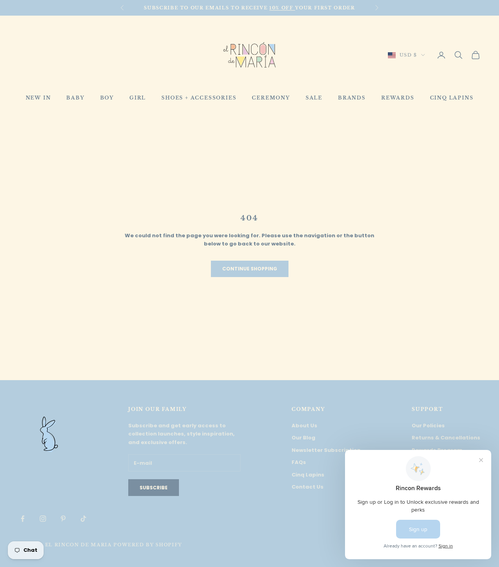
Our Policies (428, 425)
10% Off (282, 8)
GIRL (137, 98)
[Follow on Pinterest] (63, 519)
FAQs (299, 462)
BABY (75, 98)
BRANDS (352, 98)
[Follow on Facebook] (23, 519)
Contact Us (308, 487)
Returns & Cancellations (446, 437)
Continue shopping (249, 268)
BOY (107, 98)
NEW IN (38, 98)
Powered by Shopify (147, 544)
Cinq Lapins (308, 474)
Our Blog (303, 437)
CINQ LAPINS (452, 98)
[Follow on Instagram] (43, 519)
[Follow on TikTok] (83, 519)
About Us (304, 425)
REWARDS (397, 98)
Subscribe (154, 487)
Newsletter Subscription (326, 450)
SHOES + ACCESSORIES (198, 98)
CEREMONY (271, 98)
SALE (314, 98)
